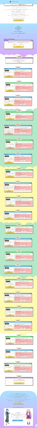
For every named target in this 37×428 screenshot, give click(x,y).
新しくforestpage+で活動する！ (18, 403)
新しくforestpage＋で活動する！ (18, 20)
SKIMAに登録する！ (17, 420)
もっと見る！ (22, 104)
